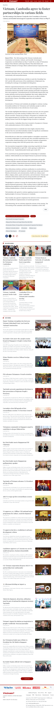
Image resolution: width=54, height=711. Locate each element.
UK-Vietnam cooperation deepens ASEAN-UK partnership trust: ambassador (18, 567)
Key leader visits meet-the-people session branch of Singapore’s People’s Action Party (17, 340)
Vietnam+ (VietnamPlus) (13, 1)
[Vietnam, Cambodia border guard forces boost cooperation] (27, 250)
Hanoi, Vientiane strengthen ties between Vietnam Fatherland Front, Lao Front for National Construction (16, 323)
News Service (38, 695)
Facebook (6, 236)
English (31, 1)
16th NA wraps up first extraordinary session (17, 497)
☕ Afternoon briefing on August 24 (14, 584)
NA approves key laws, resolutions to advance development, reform (17, 531)
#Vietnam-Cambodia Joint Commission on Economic (17, 216)
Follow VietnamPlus (36, 236)
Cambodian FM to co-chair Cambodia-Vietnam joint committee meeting (27, 295)
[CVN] (17, 687)
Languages (28, 695)
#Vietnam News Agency (11, 231)
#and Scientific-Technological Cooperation (15, 219)
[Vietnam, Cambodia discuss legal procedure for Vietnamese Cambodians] (11, 250)
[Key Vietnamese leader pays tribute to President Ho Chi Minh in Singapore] (43, 644)
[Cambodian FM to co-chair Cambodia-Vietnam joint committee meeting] (27, 285)
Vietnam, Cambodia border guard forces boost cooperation (25, 260)
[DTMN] (26, 687)
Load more (27, 678)
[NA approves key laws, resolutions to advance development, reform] (43, 534)
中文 (43, 1)
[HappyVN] (45, 687)
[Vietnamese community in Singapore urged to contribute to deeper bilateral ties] (43, 431)
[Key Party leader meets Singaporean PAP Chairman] (43, 446)
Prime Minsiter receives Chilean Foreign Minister (16, 358)
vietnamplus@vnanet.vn (34, 703)
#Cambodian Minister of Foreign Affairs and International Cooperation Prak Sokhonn (24, 225)
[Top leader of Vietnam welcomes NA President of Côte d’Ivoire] (43, 485)
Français (35, 1)
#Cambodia (24, 228)
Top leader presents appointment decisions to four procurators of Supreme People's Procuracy (18, 391)
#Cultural (33, 216)
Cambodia (22, 231)
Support (49, 692)
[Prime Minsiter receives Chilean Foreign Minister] (43, 361)
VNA (33, 695)
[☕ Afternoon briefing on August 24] (43, 588)
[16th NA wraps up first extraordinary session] (43, 501)
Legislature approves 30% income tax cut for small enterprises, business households (17, 550)
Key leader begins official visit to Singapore (17, 662)
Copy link (17, 236)
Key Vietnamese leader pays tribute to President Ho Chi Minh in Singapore (15, 641)
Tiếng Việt (27, 1)
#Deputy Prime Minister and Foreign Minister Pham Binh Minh (19, 222)
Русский (46, 1)
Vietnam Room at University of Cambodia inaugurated (42, 260)
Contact (52, 695)
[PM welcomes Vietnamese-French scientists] (43, 378)
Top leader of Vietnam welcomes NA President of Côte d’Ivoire (18, 482)
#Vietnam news (32, 228)
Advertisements (45, 695)
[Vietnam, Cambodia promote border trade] (11, 285)
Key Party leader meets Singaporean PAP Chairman (16, 443)
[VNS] (8, 687)
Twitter (10, 236)
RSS (46, 692)
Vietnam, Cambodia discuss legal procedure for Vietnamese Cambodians (10, 261)
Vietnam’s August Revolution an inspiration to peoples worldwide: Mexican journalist (18, 622)
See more (8, 318)
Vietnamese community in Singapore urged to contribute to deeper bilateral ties (18, 428)
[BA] (36, 687)
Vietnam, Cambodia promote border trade (10, 293)
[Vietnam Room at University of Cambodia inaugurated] (43, 250)
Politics (5, 5)
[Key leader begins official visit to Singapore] (43, 666)
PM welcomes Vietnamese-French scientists (17, 374)
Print (13, 236)
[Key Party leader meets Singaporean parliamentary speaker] (43, 465)
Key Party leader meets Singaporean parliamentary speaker (14, 462)
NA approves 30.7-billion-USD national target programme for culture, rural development (18, 512)
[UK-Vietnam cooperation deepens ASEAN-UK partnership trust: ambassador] (43, 570)
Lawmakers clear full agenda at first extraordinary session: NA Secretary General (17, 409)
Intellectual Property (32, 692)
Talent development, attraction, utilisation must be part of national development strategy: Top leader (18, 601)
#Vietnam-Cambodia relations (12, 228)
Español (39, 1)
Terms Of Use (41, 692)
